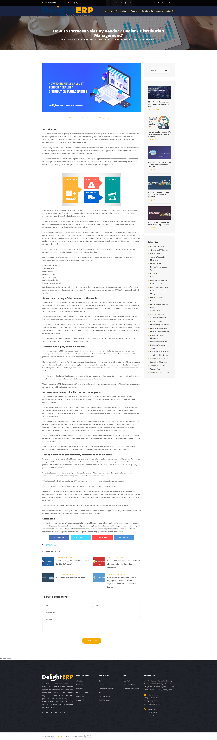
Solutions (123, 11)
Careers (102, 685)
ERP (151, 277)
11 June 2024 (152, 228)
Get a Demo (158, 3)
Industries (159, 11)
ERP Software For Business (159, 287)
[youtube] (126, 3)
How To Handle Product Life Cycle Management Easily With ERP (159, 134)
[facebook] (108, 3)
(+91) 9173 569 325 (151, 715)
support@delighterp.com (153, 704)
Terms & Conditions (128, 685)
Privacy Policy (126, 681)
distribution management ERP (57, 523)
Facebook (60, 537)
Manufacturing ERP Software (159, 325)
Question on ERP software (159, 355)
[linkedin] (117, 3)
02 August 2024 (153, 139)
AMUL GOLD (67, 305)
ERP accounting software (158, 280)
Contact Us (169, 11)
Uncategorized (155, 369)
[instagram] (130, 3)
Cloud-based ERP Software (83, 118)
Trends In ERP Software (158, 365)
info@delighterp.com (151, 698)
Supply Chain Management (159, 362)
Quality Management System (159, 351)
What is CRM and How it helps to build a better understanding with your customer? (123, 564)
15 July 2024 (152, 170)
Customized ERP (155, 263)
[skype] (121, 3)
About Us (114, 11)
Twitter (82, 537)
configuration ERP (156, 253)
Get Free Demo (104, 696)
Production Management (158, 341)
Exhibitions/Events (156, 297)
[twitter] (113, 3)
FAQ (100, 692)
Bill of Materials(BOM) (157, 246)
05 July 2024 (152, 200)
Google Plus (104, 537)
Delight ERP (58, 736)
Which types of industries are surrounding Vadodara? (159, 223)
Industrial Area (155, 311)
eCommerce (154, 273)
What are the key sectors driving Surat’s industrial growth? (158, 194)
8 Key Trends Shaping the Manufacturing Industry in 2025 (158, 104)
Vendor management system (159, 372)
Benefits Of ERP (148, 11)
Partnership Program (106, 688)
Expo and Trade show (157, 301)
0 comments (117, 118)
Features (134, 11)
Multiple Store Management (159, 332)
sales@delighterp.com (77, 3)
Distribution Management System (102, 118)
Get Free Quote (104, 700)
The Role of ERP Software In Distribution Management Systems (159, 164)
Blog (100, 681)
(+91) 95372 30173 (50, 3)
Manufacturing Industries (158, 328)
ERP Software (51, 545)
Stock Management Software (159, 358)
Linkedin (125, 537)
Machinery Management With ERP (70, 577)
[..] (55, 707)
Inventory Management (158, 318)
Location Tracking (156, 321)
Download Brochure (168, 3)
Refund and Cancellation (130, 688)
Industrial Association (157, 314)
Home (106, 11)
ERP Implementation (157, 284)
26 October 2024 (153, 109)
